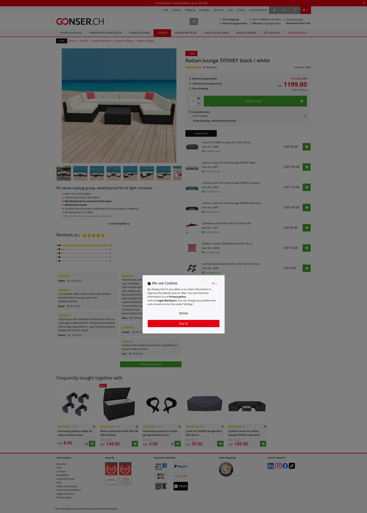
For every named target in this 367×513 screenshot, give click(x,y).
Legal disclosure (167, 300)
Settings (183, 313)
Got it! (183, 323)
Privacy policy (177, 296)
